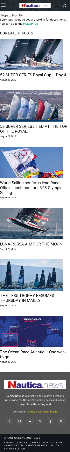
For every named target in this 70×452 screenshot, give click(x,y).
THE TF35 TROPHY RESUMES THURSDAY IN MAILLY (27, 298)
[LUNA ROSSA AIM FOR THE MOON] (35, 223)
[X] (61, 421)
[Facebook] (9, 421)
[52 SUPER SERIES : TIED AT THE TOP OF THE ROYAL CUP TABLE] (35, 106)
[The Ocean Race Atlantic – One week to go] (35, 331)
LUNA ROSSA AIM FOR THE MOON (31, 244)
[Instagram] (19, 421)
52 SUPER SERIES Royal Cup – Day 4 (33, 75)
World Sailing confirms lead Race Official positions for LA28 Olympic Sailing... (31, 187)
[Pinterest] (40, 421)
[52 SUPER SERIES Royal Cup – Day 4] (35, 54)
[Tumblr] (50, 421)
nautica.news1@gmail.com (42, 411)
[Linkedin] (30, 421)
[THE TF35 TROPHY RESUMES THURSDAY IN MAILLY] (35, 275)
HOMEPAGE (30, 23)
